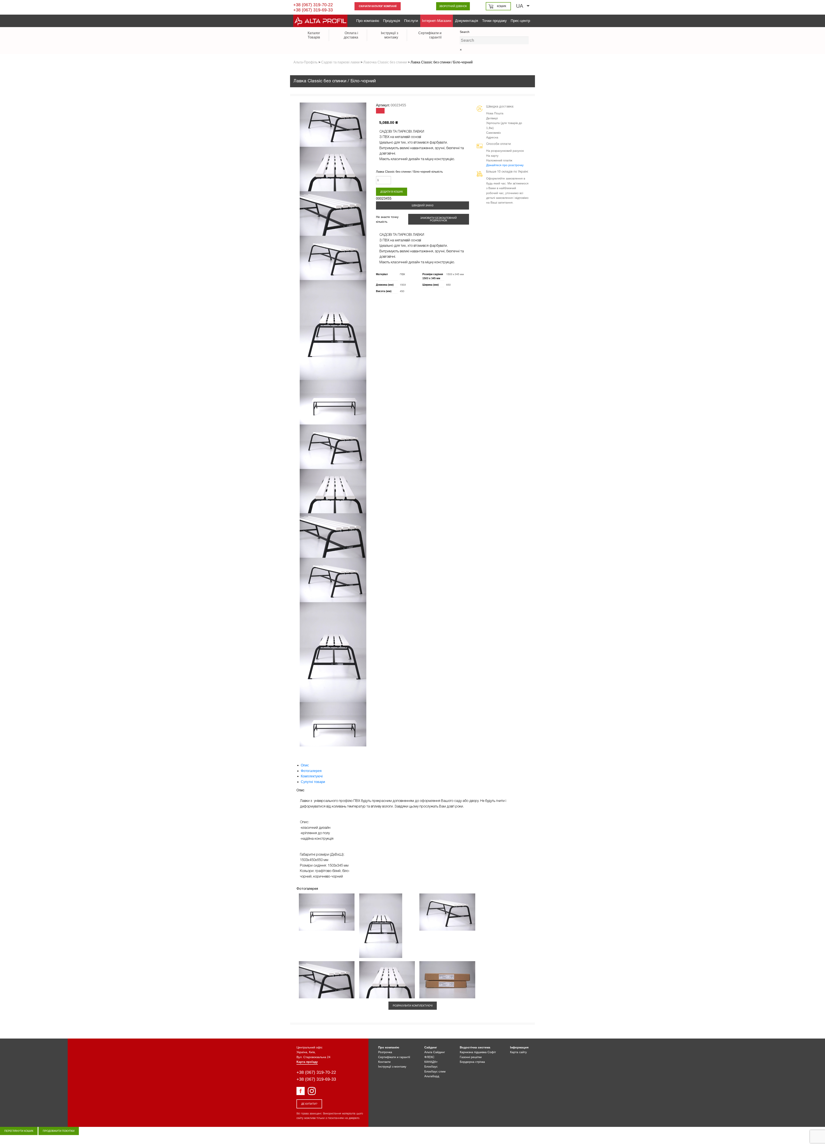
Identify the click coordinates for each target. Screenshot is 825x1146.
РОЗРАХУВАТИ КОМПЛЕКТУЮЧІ (412, 1005)
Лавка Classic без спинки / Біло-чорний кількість (409, 171)
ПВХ (402, 274)
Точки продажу (494, 21)
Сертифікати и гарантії (394, 1057)
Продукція (391, 21)
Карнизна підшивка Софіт (478, 1052)
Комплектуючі (312, 776)
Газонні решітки (471, 1057)
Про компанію (367, 21)
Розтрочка (385, 1052)
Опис (305, 765)
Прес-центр (520, 21)
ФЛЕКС (429, 1057)
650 (448, 285)
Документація (466, 21)
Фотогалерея (311, 771)
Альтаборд (431, 1076)
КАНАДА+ (431, 1061)
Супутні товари (313, 782)
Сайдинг (430, 1047)
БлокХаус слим (435, 1071)
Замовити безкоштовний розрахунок (438, 219)
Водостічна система (475, 1047)
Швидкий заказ (422, 205)
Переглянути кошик (18, 1130)
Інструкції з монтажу (392, 1066)
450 (402, 291)
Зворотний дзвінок (453, 6)
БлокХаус (431, 1066)
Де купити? (309, 1103)
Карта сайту (518, 1052)
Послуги (411, 21)
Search (464, 32)
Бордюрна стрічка (472, 1061)
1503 (403, 285)
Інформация (519, 1047)
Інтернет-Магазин (436, 21)
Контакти (384, 1061)
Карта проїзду (307, 1061)
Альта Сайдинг (434, 1052)
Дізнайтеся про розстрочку (505, 165)
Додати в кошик (391, 191)
